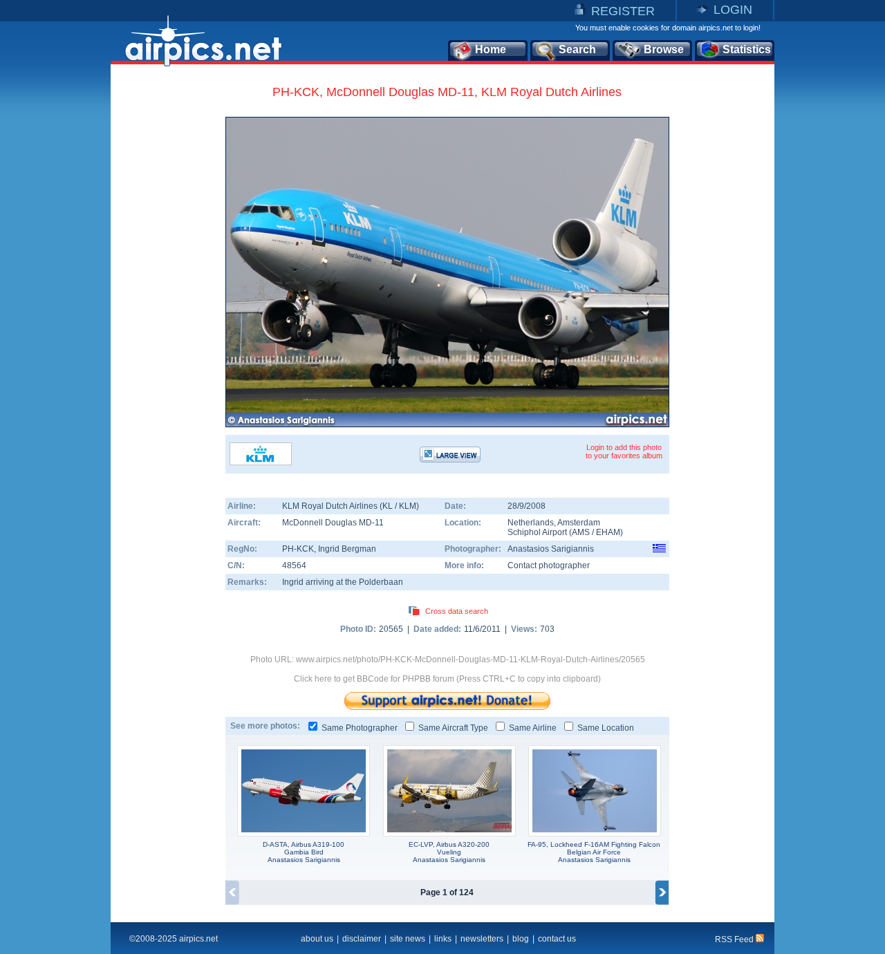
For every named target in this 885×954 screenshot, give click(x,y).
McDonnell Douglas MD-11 (333, 522)
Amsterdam (578, 522)
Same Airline (533, 728)
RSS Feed (735, 939)
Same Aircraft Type (453, 728)
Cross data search (456, 611)
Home (490, 49)
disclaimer (361, 939)
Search (577, 49)
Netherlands (530, 522)
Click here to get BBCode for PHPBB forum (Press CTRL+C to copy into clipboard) (447, 679)
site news (407, 939)
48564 (294, 565)
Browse (664, 49)
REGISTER (623, 11)
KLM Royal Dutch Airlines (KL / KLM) (350, 506)
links (442, 939)
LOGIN (733, 10)
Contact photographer (548, 565)
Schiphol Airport (537, 532)
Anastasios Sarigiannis (550, 549)
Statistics (747, 49)
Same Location (605, 728)
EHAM (608, 532)
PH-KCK (298, 549)
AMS (581, 532)
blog (520, 939)
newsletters (481, 939)
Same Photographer (359, 728)
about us (317, 939)
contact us (557, 939)
